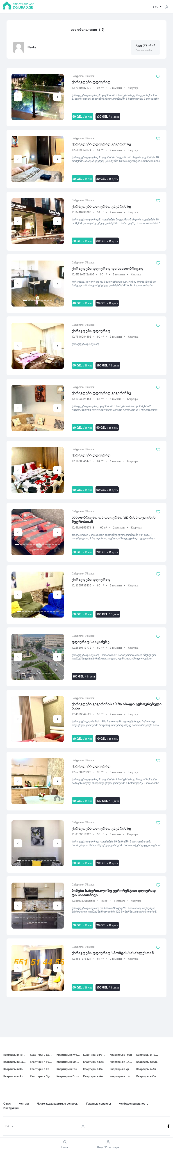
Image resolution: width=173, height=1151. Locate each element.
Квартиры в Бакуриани (16, 1062)
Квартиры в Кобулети (16, 1069)
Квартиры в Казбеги (96, 1062)
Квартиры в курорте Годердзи (149, 1062)
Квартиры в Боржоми (123, 1062)
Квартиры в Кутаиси (70, 1054)
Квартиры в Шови (121, 1076)
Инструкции (11, 1108)
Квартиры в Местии (69, 1062)
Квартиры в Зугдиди (43, 1076)
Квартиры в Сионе (148, 1076)
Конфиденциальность (133, 1103)
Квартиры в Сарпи (95, 1069)
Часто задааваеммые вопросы (57, 1103)
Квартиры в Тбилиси (16, 1054)
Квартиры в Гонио (68, 1069)
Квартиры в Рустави (96, 1054)
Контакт (24, 1103)
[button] (57, 97)
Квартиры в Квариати (43, 1069)
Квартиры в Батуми (43, 1054)
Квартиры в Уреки (121, 1069)
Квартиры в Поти (68, 1076)
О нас (7, 1103)
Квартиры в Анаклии (149, 1069)
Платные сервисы (98, 1103)
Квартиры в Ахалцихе (16, 1076)
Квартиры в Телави (149, 1054)
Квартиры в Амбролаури (96, 1076)
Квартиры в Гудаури (43, 1062)
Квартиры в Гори (121, 1054)
